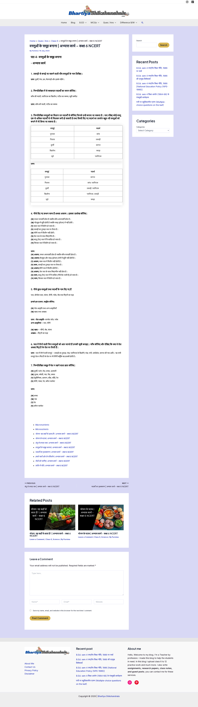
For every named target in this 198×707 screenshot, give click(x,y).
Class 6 (49, 539)
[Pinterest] (192, 2)
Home (64, 22)
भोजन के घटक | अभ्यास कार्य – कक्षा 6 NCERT (98, 533)
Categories (140, 127)
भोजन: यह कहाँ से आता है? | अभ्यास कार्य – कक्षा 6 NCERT (56, 434)
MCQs (94, 22)
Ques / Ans (108, 22)
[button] (85, 22)
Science (56, 539)
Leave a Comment (37, 539)
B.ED (81, 22)
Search (139, 41)
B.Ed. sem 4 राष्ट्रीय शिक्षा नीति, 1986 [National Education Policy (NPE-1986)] (152, 86)
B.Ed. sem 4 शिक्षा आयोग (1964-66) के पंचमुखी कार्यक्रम (99, 676)
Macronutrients (42, 425)
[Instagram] (187, 2)
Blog (73, 22)
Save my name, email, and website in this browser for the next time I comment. (62, 611)
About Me (29, 663)
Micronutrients (41, 429)
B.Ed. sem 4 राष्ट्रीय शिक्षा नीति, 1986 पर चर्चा (94, 655)
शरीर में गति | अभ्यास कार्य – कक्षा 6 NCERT (51, 465)
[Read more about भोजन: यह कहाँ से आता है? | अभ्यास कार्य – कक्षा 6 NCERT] (52, 517)
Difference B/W (127, 22)
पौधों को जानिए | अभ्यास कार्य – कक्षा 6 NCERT (52, 461)
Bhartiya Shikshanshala (109, 696)
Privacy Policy (31, 670)
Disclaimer (29, 674)
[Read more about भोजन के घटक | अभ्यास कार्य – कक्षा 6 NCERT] (101, 517)
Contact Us (30, 667)
